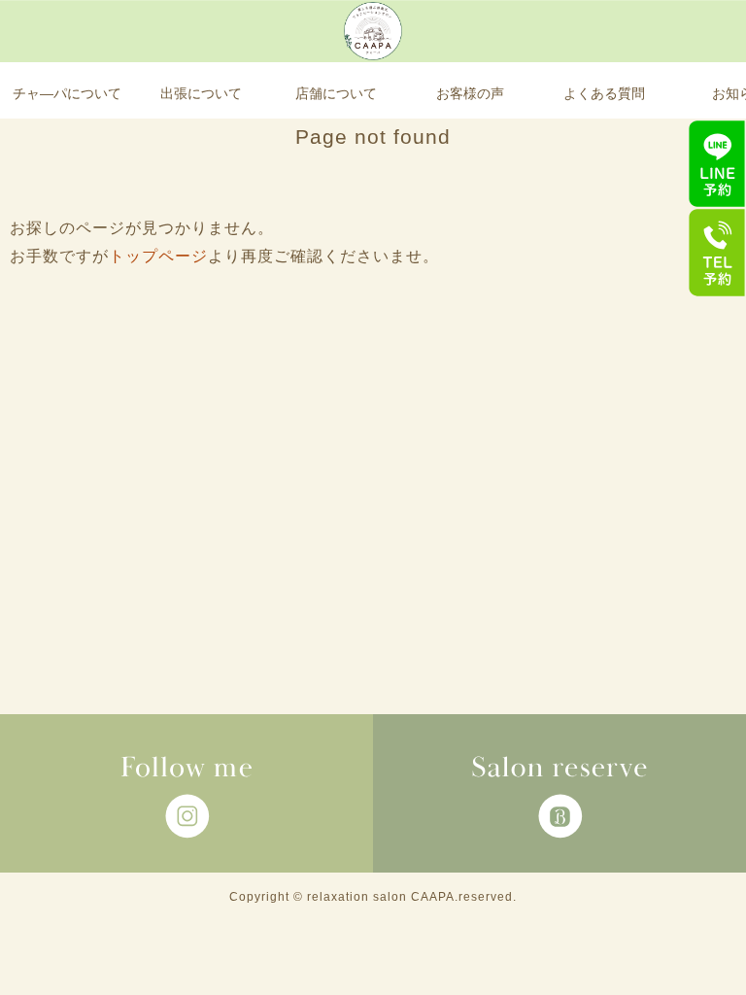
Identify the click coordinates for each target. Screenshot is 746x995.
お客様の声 (470, 93)
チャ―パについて (67, 93)
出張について (201, 93)
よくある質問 (604, 93)
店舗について (336, 93)
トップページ (158, 255)
